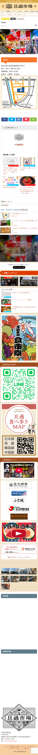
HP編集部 (19, 145)
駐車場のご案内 (14, 746)
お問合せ (26, 11)
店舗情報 (8, 11)
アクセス (23, 746)
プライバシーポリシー (15, 748)
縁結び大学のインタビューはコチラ (19, 557)
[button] (2, 281)
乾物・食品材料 (5, 18)
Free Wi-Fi (19, 11)
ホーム (2, 11)
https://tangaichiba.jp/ (10, 741)
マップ (13, 11)
